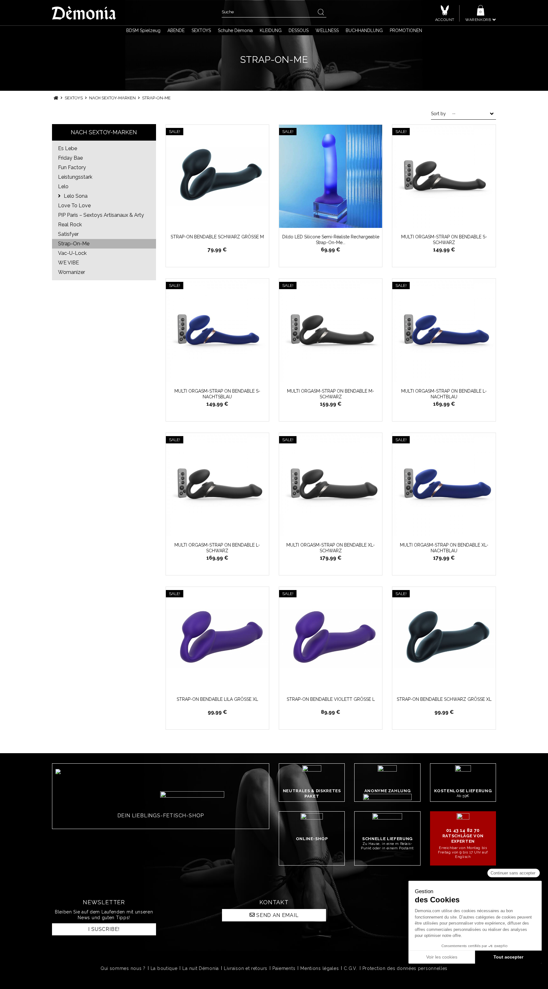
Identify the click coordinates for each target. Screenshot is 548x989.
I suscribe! (104, 929)
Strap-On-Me (73, 244)
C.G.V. (350, 968)
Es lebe (67, 148)
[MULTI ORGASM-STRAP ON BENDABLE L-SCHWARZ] (217, 484)
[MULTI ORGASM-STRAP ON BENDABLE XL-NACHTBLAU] (443, 484)
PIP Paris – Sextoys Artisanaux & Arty (101, 215)
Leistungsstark (75, 177)
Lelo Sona (75, 196)
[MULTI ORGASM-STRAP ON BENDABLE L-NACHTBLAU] (443, 330)
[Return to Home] (56, 98)
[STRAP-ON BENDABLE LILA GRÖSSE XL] (217, 638)
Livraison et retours (245, 968)
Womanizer (71, 272)
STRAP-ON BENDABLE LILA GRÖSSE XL (217, 699)
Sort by (438, 113)
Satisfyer (68, 234)
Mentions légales (319, 968)
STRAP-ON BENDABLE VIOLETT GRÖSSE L (331, 699)
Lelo (63, 186)
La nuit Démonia (200, 968)
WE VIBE (68, 263)
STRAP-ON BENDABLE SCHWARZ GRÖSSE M (217, 236)
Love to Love (74, 205)
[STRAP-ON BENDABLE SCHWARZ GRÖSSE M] (217, 176)
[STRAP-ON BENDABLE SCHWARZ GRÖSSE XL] (443, 638)
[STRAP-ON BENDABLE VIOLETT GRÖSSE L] (330, 638)
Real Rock (70, 225)
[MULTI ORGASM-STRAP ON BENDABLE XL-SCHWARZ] (330, 484)
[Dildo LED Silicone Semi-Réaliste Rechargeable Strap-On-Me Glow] (330, 176)
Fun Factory (72, 167)
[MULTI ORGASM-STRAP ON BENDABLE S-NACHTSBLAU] (217, 330)
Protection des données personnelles (405, 968)
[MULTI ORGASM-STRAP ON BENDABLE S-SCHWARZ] (443, 176)
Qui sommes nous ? (123, 968)
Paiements (283, 968)
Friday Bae (70, 158)
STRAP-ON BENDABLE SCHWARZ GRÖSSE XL (444, 699)
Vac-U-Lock (72, 253)
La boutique (164, 968)
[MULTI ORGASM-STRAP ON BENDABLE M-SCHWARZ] (330, 330)
